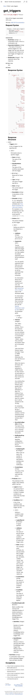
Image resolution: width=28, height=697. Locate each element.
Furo (22, 692)
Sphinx (11, 692)
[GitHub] (14, 690)
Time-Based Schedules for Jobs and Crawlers (17, 205)
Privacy (7, 694)
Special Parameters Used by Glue (19, 307)
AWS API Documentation (17, 22)
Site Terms (11, 694)
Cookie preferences (19, 694)
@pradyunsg (17, 692)
